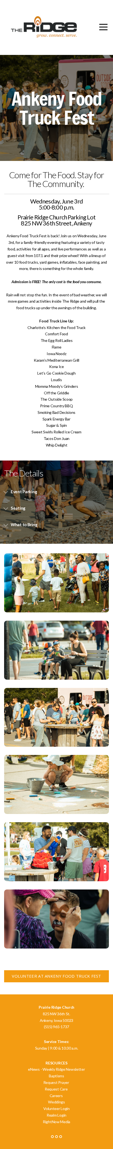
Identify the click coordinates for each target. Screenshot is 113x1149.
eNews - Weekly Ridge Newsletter (56, 1069)
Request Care (56, 1089)
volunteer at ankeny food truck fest (56, 976)
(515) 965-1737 (56, 1026)
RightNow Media (56, 1121)
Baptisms (57, 1075)
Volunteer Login (56, 1108)
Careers (57, 1095)
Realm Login (56, 1115)
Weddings (56, 1102)
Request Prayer (56, 1082)
